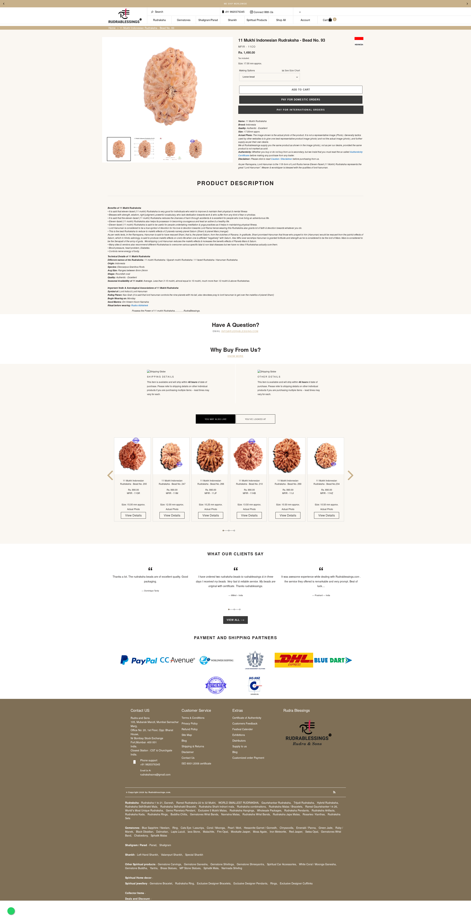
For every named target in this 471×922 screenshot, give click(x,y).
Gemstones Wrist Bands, (204, 814)
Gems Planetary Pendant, (181, 810)
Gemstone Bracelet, (161, 883)
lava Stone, (194, 831)
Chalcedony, (141, 835)
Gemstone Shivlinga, (222, 864)
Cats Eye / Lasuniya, (193, 828)
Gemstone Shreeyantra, (251, 864)
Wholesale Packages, (269, 810)
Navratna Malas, (230, 814)
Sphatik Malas (159, 835)
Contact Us (188, 757)
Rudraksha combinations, (252, 806)
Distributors (239, 740)
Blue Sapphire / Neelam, (156, 828)
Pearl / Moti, (235, 828)
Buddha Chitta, (179, 814)
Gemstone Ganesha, (196, 864)
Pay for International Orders (301, 110)
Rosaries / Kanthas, (314, 814)
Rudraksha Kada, (135, 814)
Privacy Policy (190, 723)
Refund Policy (190, 729)
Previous (4, 4)
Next (467, 4)
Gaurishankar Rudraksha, (276, 802)
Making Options (269, 70)
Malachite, (209, 831)
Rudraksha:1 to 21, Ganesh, (157, 802)
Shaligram (165, 845)
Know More (236, 355)
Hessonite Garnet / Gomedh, (260, 828)
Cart (329, 20)
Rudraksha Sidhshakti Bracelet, (178, 806)
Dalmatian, (162, 831)
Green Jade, (326, 828)
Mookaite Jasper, (241, 831)
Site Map (187, 735)
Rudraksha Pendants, (296, 810)
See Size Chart (292, 70)
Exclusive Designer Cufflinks (296, 883)
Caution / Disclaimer (281, 158)
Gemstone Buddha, (136, 868)
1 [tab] (223, 530)
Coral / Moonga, (216, 828)
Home (112, 28)
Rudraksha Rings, (158, 814)
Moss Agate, (260, 831)
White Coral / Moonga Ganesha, (318, 864)
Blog (184, 740)
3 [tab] (234, 530)
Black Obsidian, (145, 831)
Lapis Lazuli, (178, 831)
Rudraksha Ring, (185, 883)
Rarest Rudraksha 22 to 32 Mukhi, (196, 802)
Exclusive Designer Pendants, (250, 883)
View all (234, 620)
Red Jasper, (296, 831)
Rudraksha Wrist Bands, (256, 814)
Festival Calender (242, 729)
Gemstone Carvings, (170, 864)
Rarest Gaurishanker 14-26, (321, 806)
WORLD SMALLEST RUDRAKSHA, (238, 802)
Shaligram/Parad (208, 20)
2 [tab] (228, 530)
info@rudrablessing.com (239, 331)
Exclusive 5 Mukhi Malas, (212, 810)
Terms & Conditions (193, 718)
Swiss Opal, (312, 831)
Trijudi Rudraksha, (304, 802)
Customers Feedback (244, 723)
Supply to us (239, 746)
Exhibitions (238, 735)
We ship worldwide (235, 4)
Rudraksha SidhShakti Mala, (141, 806)
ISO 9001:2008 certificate (196, 763)
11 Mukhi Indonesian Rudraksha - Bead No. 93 (147, 28)
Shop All (281, 20)
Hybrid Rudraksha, (328, 802)
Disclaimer (188, 752)
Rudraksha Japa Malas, (286, 814)
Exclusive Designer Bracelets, (214, 883)
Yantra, (154, 868)
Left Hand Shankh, (148, 854)
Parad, (153, 845)
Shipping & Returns (193, 746)
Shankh (232, 20)
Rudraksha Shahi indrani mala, (217, 806)
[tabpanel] (133, 482)
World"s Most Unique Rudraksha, (144, 810)
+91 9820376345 (234, 11)
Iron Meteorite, (278, 831)
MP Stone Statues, (190, 868)
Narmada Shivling (232, 868)
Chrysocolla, (287, 828)
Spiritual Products (257, 20)
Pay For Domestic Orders (300, 99)
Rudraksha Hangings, (242, 810)
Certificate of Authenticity (246, 718)
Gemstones (183, 20)
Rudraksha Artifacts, (323, 810)
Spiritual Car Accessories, (282, 864)
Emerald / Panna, (306, 828)
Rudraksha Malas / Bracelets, (286, 806)
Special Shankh (194, 854)
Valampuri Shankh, (172, 854)
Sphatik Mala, (211, 868)
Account (305, 20)
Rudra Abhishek (139, 305)
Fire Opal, (223, 831)
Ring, (175, 828)
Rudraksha (159, 20)
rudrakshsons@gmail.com (155, 774)
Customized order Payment (248, 757)
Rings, (274, 883)
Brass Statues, (168, 868)
